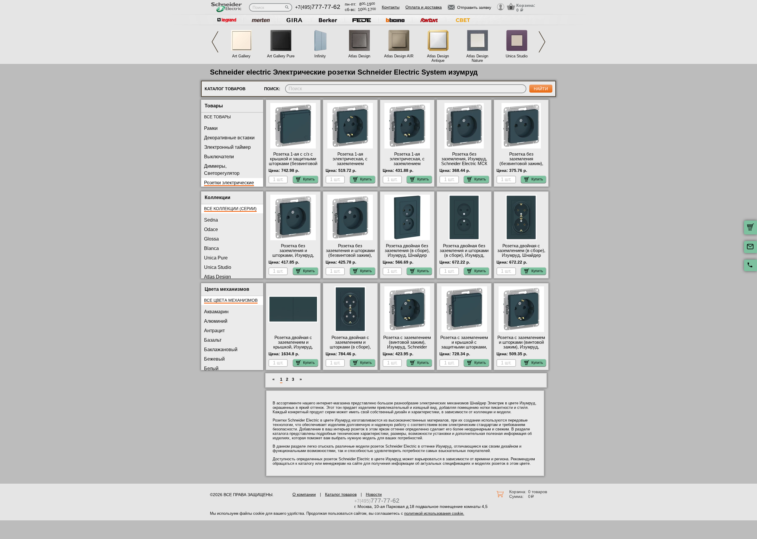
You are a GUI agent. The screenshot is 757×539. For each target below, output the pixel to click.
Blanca (211, 248)
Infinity (320, 56)
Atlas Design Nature (477, 58)
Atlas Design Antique (438, 58)
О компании (304, 494)
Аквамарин (216, 311)
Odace (211, 229)
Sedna (211, 219)
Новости (374, 494)
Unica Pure (216, 257)
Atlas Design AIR (398, 56)
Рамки (211, 128)
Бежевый (214, 359)
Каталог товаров (341, 494)
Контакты (390, 7)
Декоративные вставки (229, 137)
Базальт (212, 340)
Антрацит (214, 330)
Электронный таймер (227, 147)
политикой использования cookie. (434, 513)
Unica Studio (517, 56)
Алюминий (215, 321)
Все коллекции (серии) (230, 208)
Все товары (217, 116)
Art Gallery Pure (281, 56)
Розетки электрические (229, 182)
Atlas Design (359, 56)
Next (542, 42)
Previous (215, 42)
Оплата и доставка (423, 7)
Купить (309, 179)
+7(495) (317, 7)
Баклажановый (220, 349)
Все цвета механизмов (231, 300)
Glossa (211, 238)
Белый (211, 368)
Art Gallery (241, 56)
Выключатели (219, 156)
